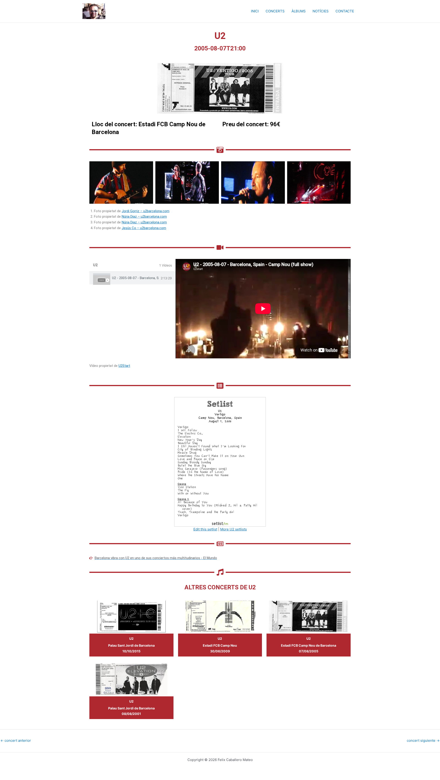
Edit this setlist (205, 529)
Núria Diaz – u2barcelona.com (144, 216)
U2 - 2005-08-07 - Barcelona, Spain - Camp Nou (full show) (135, 278)
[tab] (132, 278)
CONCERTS (275, 11)
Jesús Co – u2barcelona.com (144, 228)
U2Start (124, 366)
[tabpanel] (263, 308)
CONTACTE (345, 11)
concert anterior (15, 740)
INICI (255, 11)
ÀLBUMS (299, 11)
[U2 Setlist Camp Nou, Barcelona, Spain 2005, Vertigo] (220, 461)
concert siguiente (423, 740)
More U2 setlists (233, 529)
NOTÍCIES (321, 11)
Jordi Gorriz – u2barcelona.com (145, 211)
